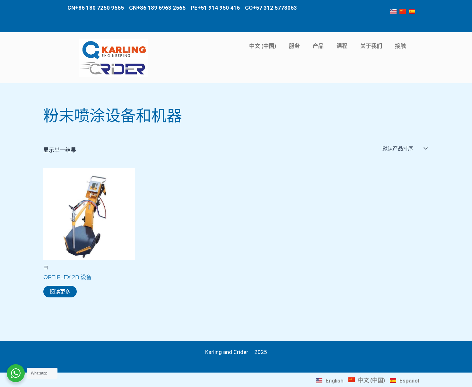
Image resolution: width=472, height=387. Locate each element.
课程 (342, 46)
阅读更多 (60, 291)
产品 (318, 46)
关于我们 (371, 46)
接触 (400, 46)
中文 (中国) (262, 46)
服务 (294, 46)
